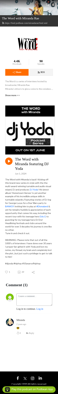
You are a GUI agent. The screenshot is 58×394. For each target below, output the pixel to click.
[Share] (33, 272)
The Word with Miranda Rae (20, 18)
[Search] (48, 4)
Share (18, 72)
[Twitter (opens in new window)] (25, 378)
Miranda (20, 320)
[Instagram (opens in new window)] (32, 378)
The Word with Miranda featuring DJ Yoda (31, 164)
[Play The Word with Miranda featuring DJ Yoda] (9, 161)
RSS (43, 72)
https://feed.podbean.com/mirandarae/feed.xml (26, 23)
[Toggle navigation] (54, 4)
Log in (39, 308)
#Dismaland (42, 206)
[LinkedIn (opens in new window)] (40, 378)
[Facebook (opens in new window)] (18, 378)
